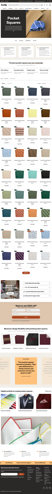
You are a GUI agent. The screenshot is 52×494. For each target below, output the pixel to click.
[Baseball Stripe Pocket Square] (45, 131)
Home (2, 78)
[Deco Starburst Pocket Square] (32, 91)
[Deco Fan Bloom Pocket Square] (6, 234)
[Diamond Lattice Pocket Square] (45, 91)
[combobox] (25, 5)
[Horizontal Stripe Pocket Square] (19, 131)
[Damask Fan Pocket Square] (6, 91)
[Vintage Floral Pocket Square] (19, 153)
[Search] (41, 5)
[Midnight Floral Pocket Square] (32, 153)
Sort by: (39, 83)
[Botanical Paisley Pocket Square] (6, 153)
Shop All (2, 1)
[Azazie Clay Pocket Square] (19, 113)
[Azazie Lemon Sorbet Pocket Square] (32, 113)
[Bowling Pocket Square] (32, 174)
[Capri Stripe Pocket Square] (32, 131)
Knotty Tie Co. (6, 491)
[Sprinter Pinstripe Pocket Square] (45, 213)
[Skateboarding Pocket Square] (45, 174)
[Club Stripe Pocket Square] (6, 213)
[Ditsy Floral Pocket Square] (45, 153)
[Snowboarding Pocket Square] (32, 256)
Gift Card (6, 1)
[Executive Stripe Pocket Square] (19, 256)
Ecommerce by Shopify (17, 491)
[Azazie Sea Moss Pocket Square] (19, 194)
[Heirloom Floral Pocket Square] (45, 234)
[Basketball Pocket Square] (6, 174)
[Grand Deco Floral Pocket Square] (19, 234)
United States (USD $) (41, 1)
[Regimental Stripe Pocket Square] (6, 256)
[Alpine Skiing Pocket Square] (45, 256)
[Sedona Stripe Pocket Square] (19, 213)
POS (10, 491)
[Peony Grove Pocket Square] (32, 234)
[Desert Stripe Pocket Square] (6, 131)
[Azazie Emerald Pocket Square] (45, 194)
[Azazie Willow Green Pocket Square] (32, 194)
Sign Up (26, 317)
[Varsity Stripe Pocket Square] (32, 213)
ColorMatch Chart (30, 73)
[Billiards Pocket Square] (19, 174)
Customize (6, 102)
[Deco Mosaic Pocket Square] (19, 91)
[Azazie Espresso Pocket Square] (45, 113)
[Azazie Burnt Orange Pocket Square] (6, 113)
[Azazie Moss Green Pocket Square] (6, 194)
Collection (6, 78)
